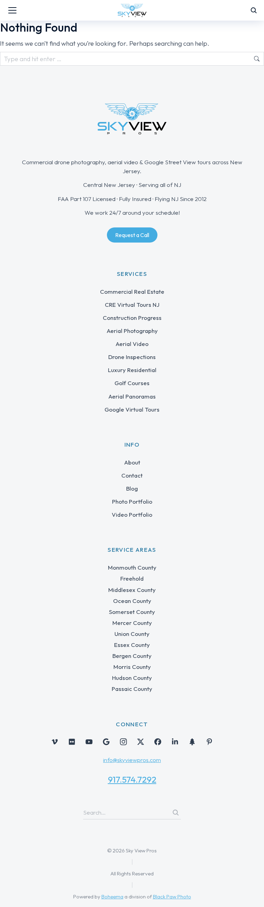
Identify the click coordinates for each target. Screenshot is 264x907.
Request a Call (132, 235)
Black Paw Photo (172, 896)
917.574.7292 (132, 779)
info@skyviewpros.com (132, 759)
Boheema (112, 896)
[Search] (175, 812)
